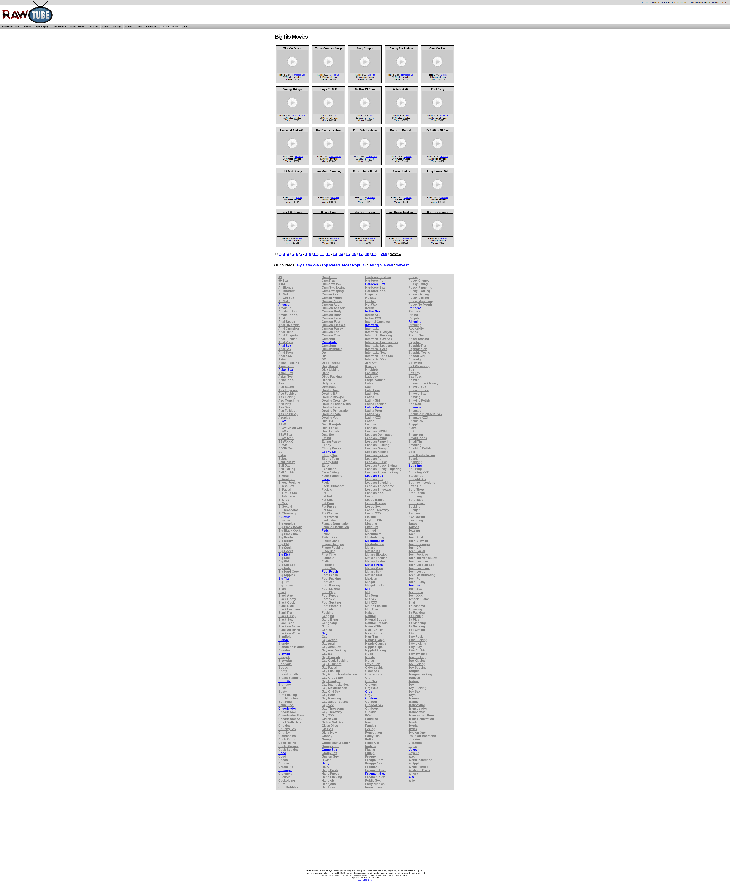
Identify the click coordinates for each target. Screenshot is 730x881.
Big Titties (285, 585)
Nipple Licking (375, 650)
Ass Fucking (287, 393)
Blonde (283, 640)
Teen (412, 534)
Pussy (413, 277)
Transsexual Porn (421, 715)
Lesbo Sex (373, 506)
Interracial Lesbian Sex (381, 342)
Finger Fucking (333, 547)
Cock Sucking (288, 749)
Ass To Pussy (288, 414)
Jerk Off (370, 362)
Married (370, 530)
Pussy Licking (419, 297)
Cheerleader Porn (291, 715)
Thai (412, 602)
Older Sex (372, 671)
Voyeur (414, 749)
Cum (281, 784)
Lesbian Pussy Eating (381, 465)
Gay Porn (328, 695)
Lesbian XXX (374, 493)
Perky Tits (372, 736)
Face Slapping (332, 475)
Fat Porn (328, 503)
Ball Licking (286, 469)
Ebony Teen (330, 458)
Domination (330, 386)
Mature (370, 547)
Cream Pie (285, 766)
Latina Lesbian (375, 404)
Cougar (283, 763)
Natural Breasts (376, 623)
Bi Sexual (285, 506)
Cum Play (329, 280)
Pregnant (371, 766)
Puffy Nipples (375, 784)
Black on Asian (289, 626)
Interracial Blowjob (378, 332)
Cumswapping (332, 349)
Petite (369, 739)
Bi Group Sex (288, 493)
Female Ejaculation (335, 527)
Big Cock (285, 547)
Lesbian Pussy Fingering (383, 469)
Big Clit (283, 544)
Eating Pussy (331, 441)
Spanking (415, 462)
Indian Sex (372, 311)
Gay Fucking (331, 671)
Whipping (415, 763)
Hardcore (328, 787)
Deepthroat (330, 366)
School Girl (417, 356)
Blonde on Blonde (291, 647)
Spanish (415, 458)
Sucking (415, 506)
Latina (369, 397)
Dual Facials (330, 431)
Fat (324, 493)
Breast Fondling (290, 674)
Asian (282, 359)
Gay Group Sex (333, 677)
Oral (368, 677)
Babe (282, 455)
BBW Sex (285, 434)
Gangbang (329, 623)
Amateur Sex (287, 311)
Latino (369, 421)
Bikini (282, 588)
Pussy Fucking (419, 291)
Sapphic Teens (419, 352)
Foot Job (328, 582)
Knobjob (371, 369)
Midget (370, 582)
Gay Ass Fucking (334, 650)
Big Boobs (286, 537)
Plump (370, 753)
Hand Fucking (332, 777)
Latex (369, 383)
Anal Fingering (289, 335)
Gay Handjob (331, 681)
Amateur (371, 197)
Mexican (371, 578)
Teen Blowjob (418, 540)
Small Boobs (418, 438)
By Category (42, 26)
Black (282, 592)
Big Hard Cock (288, 571)
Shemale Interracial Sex (425, 414)
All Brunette (286, 291)
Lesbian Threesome (379, 486)
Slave (413, 427)
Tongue (414, 671)
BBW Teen (286, 438)
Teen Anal (416, 537)
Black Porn (286, 612)
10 (315, 254)
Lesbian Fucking (377, 445)
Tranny (414, 701)
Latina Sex (372, 414)
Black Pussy (287, 616)
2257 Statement (365, 880)
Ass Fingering (288, 390)
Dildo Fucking (332, 376)
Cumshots (329, 342)
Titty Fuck (416, 636)
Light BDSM (373, 520)
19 (373, 254)
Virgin (413, 746)
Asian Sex (285, 369)
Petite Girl (372, 742)
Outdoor (444, 115)
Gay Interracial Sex (335, 684)
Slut (411, 431)
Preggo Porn (374, 760)
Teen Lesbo (417, 571)
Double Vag (330, 417)
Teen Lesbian (418, 561)
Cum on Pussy (332, 328)
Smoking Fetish (420, 448)
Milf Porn (371, 595)
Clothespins (287, 736)
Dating (128, 26)
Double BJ (329, 393)
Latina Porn (373, 407)
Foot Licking (331, 588)
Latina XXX (373, 417)
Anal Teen (285, 352)
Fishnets (328, 558)
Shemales (416, 421)
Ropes (413, 332)
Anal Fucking (288, 338)
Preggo (370, 756)
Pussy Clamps (419, 280)
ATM (281, 284)
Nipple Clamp (375, 640)
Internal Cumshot (377, 321)
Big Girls (284, 568)
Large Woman (375, 380)
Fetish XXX (330, 537)
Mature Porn (374, 564)
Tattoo (413, 523)
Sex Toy (414, 373)
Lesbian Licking (376, 455)
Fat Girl (327, 496)
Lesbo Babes (374, 499)
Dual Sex (328, 434)
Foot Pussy (330, 595)
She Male (415, 404)
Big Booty (285, 540)
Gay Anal (328, 643)
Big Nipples (286, 575)
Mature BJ (372, 551)
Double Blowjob (333, 397)
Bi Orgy (283, 499)
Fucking (327, 612)
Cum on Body (332, 311)
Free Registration (11, 26)
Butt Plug (285, 701)
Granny (327, 736)
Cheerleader (287, 708)
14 (341, 254)
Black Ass (285, 595)
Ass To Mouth (288, 410)
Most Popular (59, 26)
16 (354, 254)
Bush (282, 688)
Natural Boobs (375, 619)
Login (105, 26)
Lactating (372, 373)
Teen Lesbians (419, 568)
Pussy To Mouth (420, 304)
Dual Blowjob (331, 424)
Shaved (414, 380)
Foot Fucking (331, 578)
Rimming (415, 321)
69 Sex (283, 280)
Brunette (299, 156)
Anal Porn (285, 342)
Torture (414, 681)
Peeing (370, 729)
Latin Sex (372, 393)
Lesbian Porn (375, 458)
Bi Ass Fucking (289, 482)
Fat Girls (328, 499)
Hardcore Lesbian (378, 277)
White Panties (418, 766)
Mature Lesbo (375, 561)
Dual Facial (330, 427)
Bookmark (151, 26)
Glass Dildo (330, 725)
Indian (369, 308)
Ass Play (284, 404)
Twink (413, 722)
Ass (281, 383)
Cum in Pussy (332, 301)
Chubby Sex (287, 729)
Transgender (418, 708)
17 (361, 254)
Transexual (417, 705)
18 (367, 254)
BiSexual (284, 516)
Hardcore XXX (375, 291)
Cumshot (328, 338)
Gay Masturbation (334, 688)
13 (335, 254)
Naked (370, 612)
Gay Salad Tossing (335, 701)
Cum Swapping (333, 291)
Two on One (417, 732)
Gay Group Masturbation (339, 674)
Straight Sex (417, 479)
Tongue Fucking (420, 674)
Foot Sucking (331, 602)
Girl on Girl (329, 718)
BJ (280, 451)
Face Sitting (330, 472)
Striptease (416, 499)
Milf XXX (371, 602)
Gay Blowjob (331, 657)
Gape (325, 626)
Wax (412, 756)
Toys (412, 695)
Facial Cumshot (333, 486)
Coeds (283, 760)
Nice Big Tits (374, 629)
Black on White (289, 633)
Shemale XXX (418, 417)
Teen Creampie (419, 544)
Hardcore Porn (375, 280)
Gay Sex (328, 705)
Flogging (328, 564)
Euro (325, 465)
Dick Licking (331, 369)
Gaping (327, 629)
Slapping (415, 424)
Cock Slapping (289, 746)
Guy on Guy (330, 756)
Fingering (329, 551)
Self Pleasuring (419, 366)
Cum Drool (329, 277)
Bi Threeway (287, 513)
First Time (329, 554)
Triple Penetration (421, 718)
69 (280, 277)
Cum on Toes (331, 335)
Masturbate (373, 534)
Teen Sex (415, 585)
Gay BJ (327, 653)
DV (324, 359)
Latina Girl (372, 400)
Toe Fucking (417, 657)
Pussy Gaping (419, 294)
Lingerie (371, 523)
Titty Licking (417, 643)
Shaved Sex (417, 393)
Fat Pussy (329, 506)
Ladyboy (371, 376)
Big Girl (283, 561)
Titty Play (415, 647)
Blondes (284, 650)
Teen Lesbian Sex (421, 564)
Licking (370, 516)
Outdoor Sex (374, 705)
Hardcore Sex (298, 75)
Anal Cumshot (288, 328)
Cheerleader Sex (290, 718)
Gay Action (329, 640)
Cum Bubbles (288, 787)
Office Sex (372, 664)
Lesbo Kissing (375, 503)
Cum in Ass (330, 294)
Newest (28, 26)
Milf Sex (370, 599)
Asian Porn (286, 366)
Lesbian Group (376, 448)
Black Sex (285, 619)
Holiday (370, 297)
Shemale (415, 407)
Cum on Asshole (334, 308)
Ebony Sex (329, 451)
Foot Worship (331, 605)
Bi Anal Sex (286, 479)
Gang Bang (330, 619)
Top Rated (93, 26)
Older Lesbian (375, 667)
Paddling (371, 718)
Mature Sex (373, 571)
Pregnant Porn (375, 770)
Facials (327, 489)
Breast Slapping (290, 677)
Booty (282, 671)
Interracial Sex (375, 352)
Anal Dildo (285, 332)
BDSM (282, 445)
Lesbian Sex (335, 156)
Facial (299, 197)
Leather (370, 424)
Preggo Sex (373, 763)
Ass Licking (286, 397)
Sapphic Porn (418, 345)
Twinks (414, 725)
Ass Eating (286, 386)
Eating (326, 438)
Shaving (415, 397)
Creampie (285, 770)
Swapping (416, 520)
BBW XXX (285, 441)
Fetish (326, 530)
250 (384, 254)
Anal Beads (286, 321)
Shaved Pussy (419, 390)
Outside (370, 712)
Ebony (326, 445)
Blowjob (284, 653)
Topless (414, 677)
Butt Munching (289, 698)
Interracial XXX (375, 359)
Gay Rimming (331, 698)
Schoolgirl (416, 359)
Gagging (328, 616)
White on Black (419, 770)
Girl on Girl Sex (332, 722)
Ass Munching (288, 400)
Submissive (417, 503)
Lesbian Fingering (378, 441)
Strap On (415, 486)
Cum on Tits (330, 332)
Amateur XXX (288, 314)
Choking (284, 725)
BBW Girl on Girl (290, 427)
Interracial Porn (376, 349)
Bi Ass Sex (286, 486)
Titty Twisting (418, 653)
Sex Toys (117, 26)
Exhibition (329, 469)
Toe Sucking (418, 667)
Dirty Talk (328, 383)
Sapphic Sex (418, 349)
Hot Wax (371, 304)
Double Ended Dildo (336, 404)
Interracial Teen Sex (379, 356)
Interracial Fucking (378, 335)
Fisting (327, 561)
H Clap (326, 760)
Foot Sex (328, 599)
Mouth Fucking (376, 605)
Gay (324, 633)
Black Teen (286, 623)
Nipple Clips (374, 647)
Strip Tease (417, 493)
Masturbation (374, 540)
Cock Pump (286, 739)
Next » (395, 254)
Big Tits (371, 75)
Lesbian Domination (379, 434)
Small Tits (416, 441)
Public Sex (373, 780)
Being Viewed (77, 26)
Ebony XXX (330, 462)
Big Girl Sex (286, 564)
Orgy (368, 691)
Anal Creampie (289, 325)
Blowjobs (285, 660)
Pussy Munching (421, 301)
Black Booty (287, 599)
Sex (411, 369)
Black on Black (289, 629)
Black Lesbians (289, 609)
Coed (282, 753)
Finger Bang (331, 540)
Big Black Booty (290, 527)
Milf (335, 115)
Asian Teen (286, 376)
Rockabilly (416, 328)
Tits (411, 633)
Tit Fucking (417, 612)
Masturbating (374, 537)
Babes (283, 458)
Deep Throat (331, 362)
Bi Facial (284, 489)
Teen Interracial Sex (423, 558)
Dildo (325, 373)
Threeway (416, 609)
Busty (282, 691)
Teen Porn (416, 578)
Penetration (373, 732)
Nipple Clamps (375, 643)
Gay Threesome (333, 708)
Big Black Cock (289, 530)
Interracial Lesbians (379, 345)
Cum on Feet (331, 321)
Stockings (416, 475)
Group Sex (335, 75)
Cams (139, 26)
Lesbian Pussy (376, 462)
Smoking (415, 445)
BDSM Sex (286, 448)
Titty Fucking (418, 640)
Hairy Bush (330, 770)
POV (368, 715)
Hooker (370, 301)
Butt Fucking (287, 695)
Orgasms (371, 688)
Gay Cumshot (331, 664)
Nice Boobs (373, 633)
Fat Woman (330, 513)
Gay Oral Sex (331, 691)
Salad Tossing (419, 338)
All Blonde (285, 287)
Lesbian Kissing (377, 451)
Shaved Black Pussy (423, 383)
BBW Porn (286, 431)
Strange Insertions (422, 482)
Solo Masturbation (422, 455)
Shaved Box (417, 386)
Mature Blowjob (376, 554)
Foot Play (328, 592)
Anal (281, 318)
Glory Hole (329, 732)
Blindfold (284, 636)
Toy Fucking (417, 688)
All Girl (283, 294)
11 (322, 254)
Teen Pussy (417, 582)
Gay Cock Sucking (335, 660)
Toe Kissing (417, 660)
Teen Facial (417, 551)
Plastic (370, 749)
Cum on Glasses (333, 325)
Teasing (414, 530)
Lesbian (371, 427)
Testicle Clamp (419, 599)
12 (328, 254)
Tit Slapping (417, 623)
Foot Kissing (331, 585)
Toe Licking (417, 664)
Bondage (285, 664)
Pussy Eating (418, 284)
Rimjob (414, 318)
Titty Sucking (418, 650)
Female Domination (336, 523)
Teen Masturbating (422, 575)
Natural (370, 616)
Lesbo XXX (373, 513)
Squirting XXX (419, 472)
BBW (282, 421)
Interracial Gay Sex (378, 338)
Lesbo (369, 496)
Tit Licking (416, 616)
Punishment (374, 787)
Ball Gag (284, 465)
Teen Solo (416, 592)
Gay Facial (329, 667)
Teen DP (415, 547)
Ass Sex (284, 407)
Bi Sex (283, 503)
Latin (368, 386)
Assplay (284, 417)
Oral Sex (371, 681)
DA (324, 352)
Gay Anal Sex (331, 647)
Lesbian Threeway (378, 489)
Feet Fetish (330, 520)
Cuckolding (286, 780)
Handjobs (329, 784)
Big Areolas (286, 523)
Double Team (331, 414)
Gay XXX (328, 715)
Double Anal (330, 390)
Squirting (415, 465)
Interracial (372, 325)
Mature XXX (373, 575)
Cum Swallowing (334, 287)
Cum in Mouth (332, 297)
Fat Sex (327, 510)
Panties (370, 725)
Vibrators (415, 742)
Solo (412, 451)
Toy (411, 684)
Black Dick (286, 605)
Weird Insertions (420, 760)
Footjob (327, 609)
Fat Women (330, 516)
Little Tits (371, 527)
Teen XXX (416, 595)
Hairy (325, 763)
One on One (373, 674)
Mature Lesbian (376, 558)
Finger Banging (333, 544)
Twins (413, 729)
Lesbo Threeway (377, 510)
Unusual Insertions (422, 736)
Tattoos (414, 527)
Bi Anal (283, 475)
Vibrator (414, 739)
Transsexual (417, 712)
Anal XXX (285, 356)
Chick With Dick (289, 722)
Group (326, 739)
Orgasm (371, 684)
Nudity (370, 657)
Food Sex (329, 568)
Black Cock (286, 602)
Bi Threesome (288, 510)
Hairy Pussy (330, 773)
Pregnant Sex (375, 773)
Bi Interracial (287, 496)
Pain (368, 722)
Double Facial (331, 407)
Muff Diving (373, 609)
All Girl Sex (286, 297)
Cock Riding (287, 742)
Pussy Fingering (420, 287)
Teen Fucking (418, 554)
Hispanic (371, 294)
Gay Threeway (332, 712)
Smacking (416, 434)
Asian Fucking (288, 362)
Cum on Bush (332, 314)
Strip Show (416, 489)
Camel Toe (286, 705)
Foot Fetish (330, 571)
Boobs (283, 667)
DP (324, 356)
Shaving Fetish (419, 400)
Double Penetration (336, 410)
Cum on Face (331, 318)
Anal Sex (444, 156)
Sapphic (415, 342)
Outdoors (372, 708)
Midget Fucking (376, 585)
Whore (413, 773)
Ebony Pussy (331, 448)
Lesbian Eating (376, 438)
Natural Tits (373, 626)
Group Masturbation (336, 742)
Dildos (326, 380)
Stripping (415, 496)
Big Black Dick (288, 534)
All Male (284, 301)
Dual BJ (327, 421)
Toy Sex (414, 691)
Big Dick (284, 554)
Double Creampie (334, 400)
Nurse (369, 660)
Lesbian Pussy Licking (381, 472)
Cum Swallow (331, 284)
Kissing (370, 366)
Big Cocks (285, 551)
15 (348, 254)
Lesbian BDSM (376, 431)
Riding (413, 314)
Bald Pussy (286, 462)
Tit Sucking (417, 626)
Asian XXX (286, 380)
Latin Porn (372, 390)
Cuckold (284, 777)
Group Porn (330, 746)
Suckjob (415, 510)
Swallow (414, 513)
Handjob (328, 780)
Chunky (284, 732)
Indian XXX (373, 318)
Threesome (417, 605)
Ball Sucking (287, 472)
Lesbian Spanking (378, 482)
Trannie (414, 698)
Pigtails (370, 746)
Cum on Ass (330, 304)
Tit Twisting (417, 629)
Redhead (415, 308)
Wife (412, 777)
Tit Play (414, 619)
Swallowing (417, 516)
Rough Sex (417, 335)
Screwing (415, 362)
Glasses (327, 729)
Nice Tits (371, 636)
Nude (369, 653)
